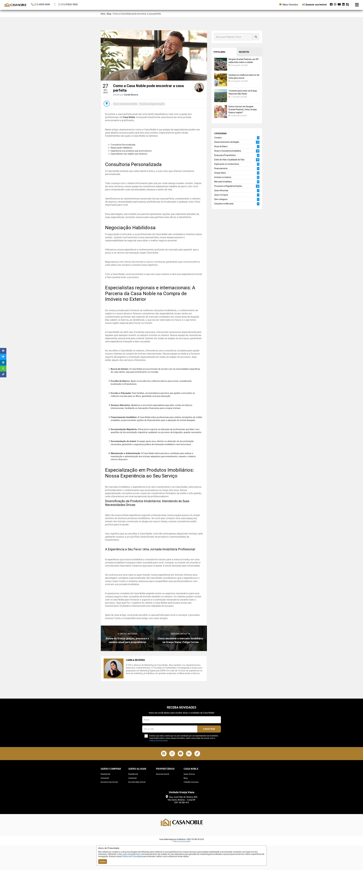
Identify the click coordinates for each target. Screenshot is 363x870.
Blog (109, 14)
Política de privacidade (181, 841)
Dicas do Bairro (221, 146)
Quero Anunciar (221, 190)
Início (103, 14)
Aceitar (102, 861)
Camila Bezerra (131, 94)
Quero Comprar (221, 195)
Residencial (105, 774)
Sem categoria (220, 199)
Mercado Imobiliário (223, 182)
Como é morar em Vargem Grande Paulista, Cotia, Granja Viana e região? (242, 109)
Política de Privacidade (132, 856)
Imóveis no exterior (222, 177)
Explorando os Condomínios (226, 164)
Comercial (105, 778)
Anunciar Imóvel (162, 774)
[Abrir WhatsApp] (356, 862)
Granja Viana (220, 173)
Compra (217, 137)
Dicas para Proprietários (225, 155)
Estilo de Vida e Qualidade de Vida (229, 159)
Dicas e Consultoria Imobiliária (125, 104)
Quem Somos (189, 774)
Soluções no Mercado (224, 204)
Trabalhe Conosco (191, 782)
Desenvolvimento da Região (226, 142)
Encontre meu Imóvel (109, 782)
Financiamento (221, 168)
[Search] (255, 36)
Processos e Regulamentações (152, 104)
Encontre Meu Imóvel (136, 782)
